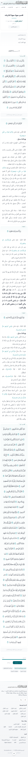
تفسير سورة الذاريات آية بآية (20, 668)
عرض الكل (8, 662)
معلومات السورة (14, 671)
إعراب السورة (23, 671)
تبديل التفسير (14, 27)
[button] (17, 7)
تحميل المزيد (17, 662)
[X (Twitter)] (21, 700)
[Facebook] (25, 700)
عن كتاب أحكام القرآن (8, 668)
